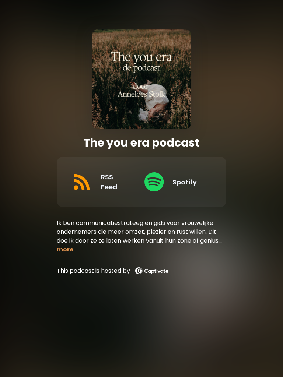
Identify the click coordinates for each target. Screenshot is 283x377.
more (65, 249)
